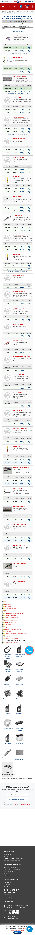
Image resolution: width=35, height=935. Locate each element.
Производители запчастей (12, 869)
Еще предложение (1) (17, 53)
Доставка (6, 875)
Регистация (7, 895)
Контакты (7, 856)
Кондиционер (9, 636)
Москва (5, 2)
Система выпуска (10, 615)
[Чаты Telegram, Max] (29, 929)
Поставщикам (8, 882)
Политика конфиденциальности (13, 859)
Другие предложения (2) (17, 94)
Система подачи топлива (13, 611)
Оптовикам (7, 884)
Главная (4, 11)
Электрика (8, 631)
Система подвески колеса (13, 629)
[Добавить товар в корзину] (29, 47)
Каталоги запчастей (10, 867)
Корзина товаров (9, 901)
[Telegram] (21, 7)
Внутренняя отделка (11, 643)
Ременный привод (10, 608)
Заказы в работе (9, 897)
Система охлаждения (11, 618)
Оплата (6, 873)
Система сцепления (11, 620)
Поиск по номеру (9, 871)
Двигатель (8, 604)
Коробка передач (10, 622)
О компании (7, 854)
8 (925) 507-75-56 (13, 913)
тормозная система (11, 627)
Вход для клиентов (9, 893)
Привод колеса (9, 624)
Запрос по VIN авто (9, 899)
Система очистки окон (12, 638)
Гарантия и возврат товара (12, 861)
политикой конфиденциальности (22, 804)
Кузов (7, 602)
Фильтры (8, 606)
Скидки (6, 886)
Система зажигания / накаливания (16, 633)
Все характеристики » (17, 31)
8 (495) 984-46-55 (13, 911)
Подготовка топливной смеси (14, 613)
